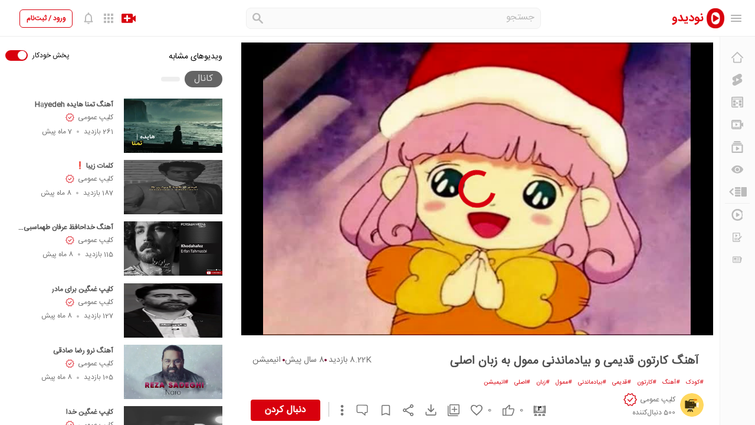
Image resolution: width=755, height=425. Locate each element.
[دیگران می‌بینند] (737, 169)
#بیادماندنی (592, 382)
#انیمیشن (496, 382)
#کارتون (646, 382)
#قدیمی (621, 382)
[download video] (425, 410)
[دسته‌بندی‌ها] (737, 192)
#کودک (695, 382)
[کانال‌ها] (737, 124)
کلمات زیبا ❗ (94, 166)
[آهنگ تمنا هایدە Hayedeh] (173, 126)
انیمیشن (266, 360)
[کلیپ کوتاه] (737, 79)
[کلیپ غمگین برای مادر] (173, 310)
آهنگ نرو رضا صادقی (83, 351)
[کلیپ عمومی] (692, 405)
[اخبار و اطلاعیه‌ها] (737, 260)
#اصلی (522, 382)
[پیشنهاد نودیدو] (737, 102)
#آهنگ (671, 382)
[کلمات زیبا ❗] (173, 187)
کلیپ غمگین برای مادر (82, 289)
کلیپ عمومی (95, 117)
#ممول (564, 382)
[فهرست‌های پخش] (737, 147)
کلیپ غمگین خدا (89, 412)
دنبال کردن (285, 410)
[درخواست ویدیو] (737, 237)
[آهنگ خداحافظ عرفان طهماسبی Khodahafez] (173, 248)
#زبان (543, 382)
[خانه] (737, 57)
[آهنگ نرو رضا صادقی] (173, 372)
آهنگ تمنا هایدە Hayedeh (74, 104)
